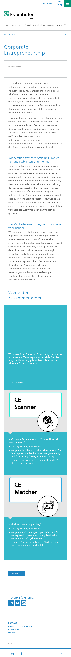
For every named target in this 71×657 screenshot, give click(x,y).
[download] (35, 327)
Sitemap (12, 633)
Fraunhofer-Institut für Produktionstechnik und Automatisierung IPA (35, 25)
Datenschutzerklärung (20, 626)
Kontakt (12, 623)
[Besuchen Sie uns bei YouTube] (17, 603)
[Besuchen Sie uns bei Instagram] (23, 603)
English (47, 3)
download (18, 382)
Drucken (16, 573)
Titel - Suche (60, 3)
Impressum (13, 630)
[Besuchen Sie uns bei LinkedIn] (11, 603)
